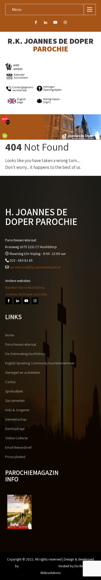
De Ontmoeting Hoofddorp (25, 353)
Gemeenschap (16, 419)
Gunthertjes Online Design (38, 566)
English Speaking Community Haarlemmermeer (40, 363)
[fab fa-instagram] (65, 23)
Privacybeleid (15, 456)
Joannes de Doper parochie (26, 294)
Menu (16, 9)
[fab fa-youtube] (55, 23)
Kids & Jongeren (17, 410)
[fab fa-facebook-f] (35, 23)
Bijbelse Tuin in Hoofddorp (25, 287)
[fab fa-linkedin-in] (45, 23)
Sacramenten (15, 400)
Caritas (10, 381)
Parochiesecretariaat (20, 344)
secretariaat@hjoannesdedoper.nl (35, 267)
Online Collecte (16, 438)
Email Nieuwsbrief (18, 447)
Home (9, 335)
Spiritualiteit (14, 391)
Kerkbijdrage (15, 428)
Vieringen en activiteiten (22, 372)
